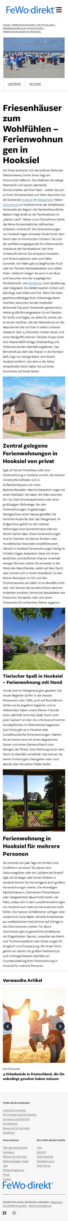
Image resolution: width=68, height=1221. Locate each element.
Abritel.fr (41, 1152)
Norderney (35, 283)
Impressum (8, 1152)
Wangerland (45, 199)
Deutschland (45, 25)
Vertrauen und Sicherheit (16, 1119)
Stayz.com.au (43, 1165)
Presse (6, 1174)
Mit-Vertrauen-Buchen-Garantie (19, 1114)
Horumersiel (11, 204)
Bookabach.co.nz (45, 1161)
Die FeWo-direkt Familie (51, 1140)
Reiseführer (9, 1132)
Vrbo (39, 1147)
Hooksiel (27, 199)
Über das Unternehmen (15, 1147)
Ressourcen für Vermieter (16, 1128)
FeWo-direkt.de (45, 1156)
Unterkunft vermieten (14, 1110)
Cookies (7, 1179)
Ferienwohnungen (23, 25)
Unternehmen (11, 1140)
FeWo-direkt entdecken (16, 1103)
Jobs (5, 1165)
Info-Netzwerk (10, 1123)
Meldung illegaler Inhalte (16, 1161)
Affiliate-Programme (13, 1170)
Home (6, 25)
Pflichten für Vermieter (15, 1156)
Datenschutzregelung (40, 1205)
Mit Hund (35, 83)
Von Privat (14, 83)
